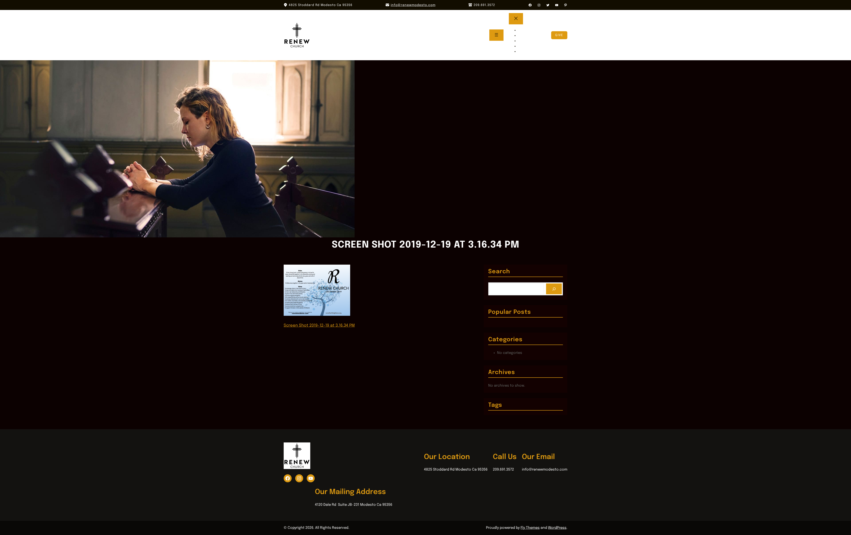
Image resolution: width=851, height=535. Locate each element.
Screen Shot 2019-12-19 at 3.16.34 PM (319, 326)
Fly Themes (530, 528)
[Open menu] (496, 35)
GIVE (559, 35)
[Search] (554, 288)
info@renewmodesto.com (413, 5)
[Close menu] (516, 18)
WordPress (557, 528)
